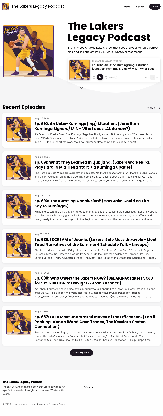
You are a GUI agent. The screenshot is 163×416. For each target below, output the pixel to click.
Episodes (140, 6)
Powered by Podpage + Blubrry (51, 404)
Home (127, 6)
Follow (155, 6)
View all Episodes (81, 352)
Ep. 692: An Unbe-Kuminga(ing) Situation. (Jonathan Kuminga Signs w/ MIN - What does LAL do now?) (87, 126)
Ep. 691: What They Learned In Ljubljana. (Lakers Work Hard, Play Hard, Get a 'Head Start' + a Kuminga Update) (92, 165)
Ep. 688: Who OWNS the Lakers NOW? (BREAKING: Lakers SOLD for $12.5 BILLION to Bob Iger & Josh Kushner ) (94, 281)
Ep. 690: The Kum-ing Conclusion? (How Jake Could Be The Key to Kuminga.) (92, 203)
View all (152, 107)
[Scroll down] (81, 88)
